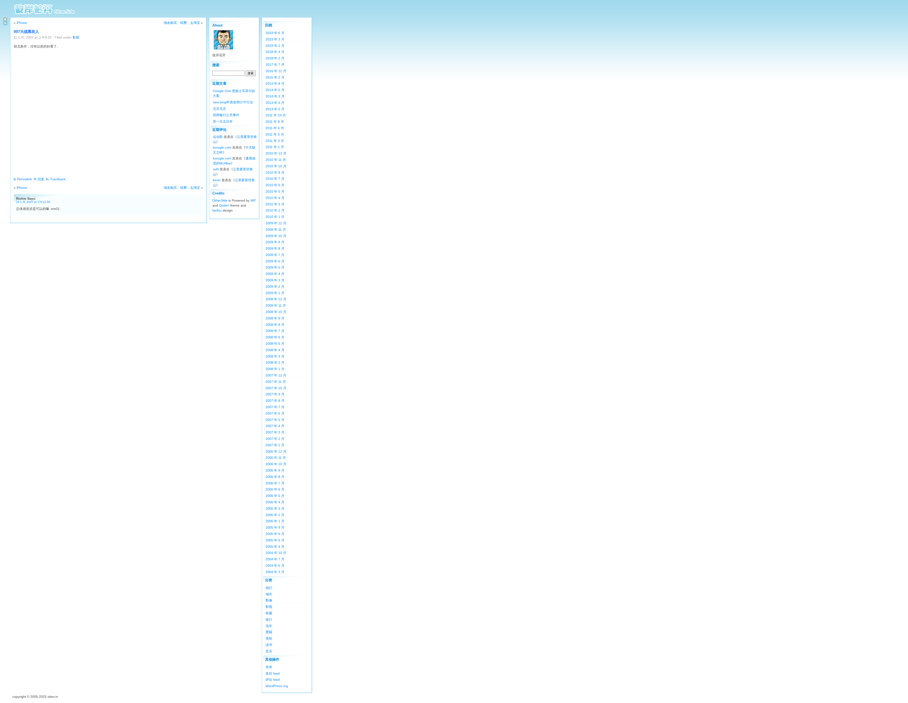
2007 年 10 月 (276, 388)
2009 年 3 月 (275, 280)
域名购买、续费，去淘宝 (182, 23)
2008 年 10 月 (276, 312)
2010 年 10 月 (276, 166)
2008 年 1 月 (275, 369)
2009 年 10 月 (276, 236)
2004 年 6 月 (275, 565)
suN (216, 169)
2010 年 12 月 (276, 153)
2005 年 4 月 (275, 546)
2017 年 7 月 (275, 64)
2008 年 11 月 (276, 305)
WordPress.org (277, 686)
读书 (269, 645)
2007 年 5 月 (275, 420)
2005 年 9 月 (275, 527)
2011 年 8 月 (275, 122)
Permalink (24, 179)
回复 (41, 179)
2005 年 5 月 (275, 540)
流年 (269, 626)
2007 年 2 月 (275, 439)
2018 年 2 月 (275, 58)
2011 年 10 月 (276, 115)
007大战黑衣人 (26, 32)
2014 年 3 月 (275, 96)
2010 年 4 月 (275, 198)
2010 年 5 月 (275, 191)
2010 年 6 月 (275, 185)
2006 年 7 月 (275, 483)
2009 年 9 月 (275, 242)
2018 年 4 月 (275, 52)
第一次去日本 (223, 121)
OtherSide (219, 200)
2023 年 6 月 (275, 33)
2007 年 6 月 (275, 413)
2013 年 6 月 (275, 103)
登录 (269, 667)
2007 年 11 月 (276, 382)
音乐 (269, 651)
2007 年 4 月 (275, 426)
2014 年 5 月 (275, 90)
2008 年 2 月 (275, 362)
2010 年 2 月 (275, 210)
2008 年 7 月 (275, 331)
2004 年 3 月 (275, 572)
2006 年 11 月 (276, 458)
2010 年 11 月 (276, 160)
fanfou (217, 210)
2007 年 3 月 (275, 432)
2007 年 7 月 (275, 407)
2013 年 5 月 (275, 109)
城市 (269, 594)
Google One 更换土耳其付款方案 (234, 93)
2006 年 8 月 (275, 477)
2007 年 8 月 (275, 400)
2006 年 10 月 (276, 464)
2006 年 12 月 (276, 451)
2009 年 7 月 (275, 255)
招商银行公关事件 (226, 115)
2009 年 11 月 (276, 229)
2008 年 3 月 (275, 356)
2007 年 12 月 (276, 375)
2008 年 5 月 (275, 343)
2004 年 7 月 (275, 559)
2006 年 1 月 (275, 521)
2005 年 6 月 (275, 534)
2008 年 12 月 (276, 299)
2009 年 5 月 (275, 267)
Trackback (57, 179)
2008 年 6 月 (275, 337)
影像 (269, 600)
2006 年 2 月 (275, 515)
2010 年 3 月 (275, 204)
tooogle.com (222, 147)
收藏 (269, 613)
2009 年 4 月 (275, 274)
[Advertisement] (100, 162)
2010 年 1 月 (275, 217)
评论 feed (273, 679)
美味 (269, 638)
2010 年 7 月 (275, 179)
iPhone (22, 23)
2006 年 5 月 (275, 496)
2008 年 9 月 (275, 318)
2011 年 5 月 (275, 134)
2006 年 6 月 (275, 489)
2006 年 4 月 (275, 502)
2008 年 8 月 (275, 325)
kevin (217, 180)
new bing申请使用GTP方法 (233, 102)
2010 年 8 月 (275, 172)
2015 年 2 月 (275, 77)
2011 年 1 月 (275, 147)
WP (253, 200)
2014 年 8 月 (275, 83)
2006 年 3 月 (275, 508)
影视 (76, 37)
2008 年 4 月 (275, 350)
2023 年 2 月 (275, 46)
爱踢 (269, 632)
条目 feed (273, 673)
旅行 (269, 619)
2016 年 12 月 (276, 71)
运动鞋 (218, 137)
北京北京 (219, 109)
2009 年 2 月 (275, 286)
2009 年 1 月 (275, 293)
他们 (269, 588)
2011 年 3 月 (275, 141)
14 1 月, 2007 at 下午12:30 (33, 201)
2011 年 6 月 (275, 128)
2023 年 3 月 (275, 39)
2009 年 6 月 (275, 261)
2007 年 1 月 (275, 445)
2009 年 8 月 (275, 248)
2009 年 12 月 (276, 223)
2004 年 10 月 (276, 553)
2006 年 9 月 (275, 470)
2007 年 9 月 (275, 394)
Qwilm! (224, 205)
